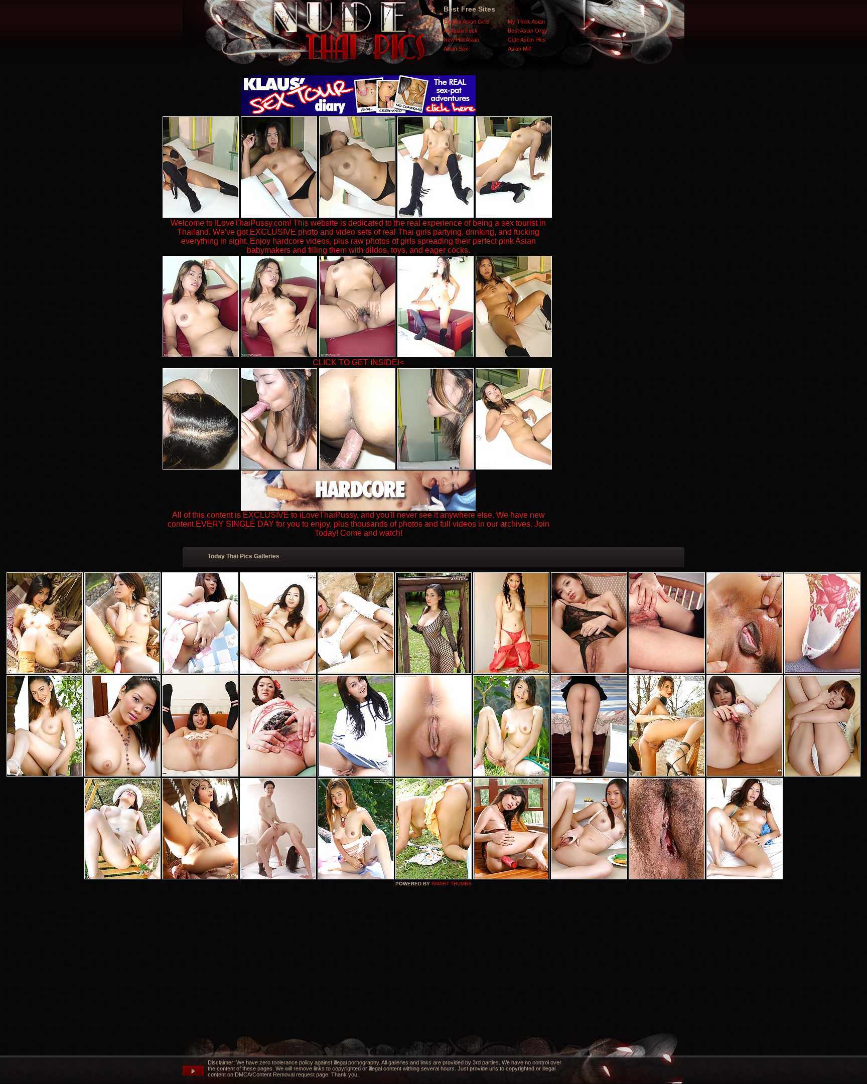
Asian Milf (519, 49)
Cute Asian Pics (527, 40)
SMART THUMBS (451, 883)
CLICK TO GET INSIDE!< (358, 362)
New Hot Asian (461, 40)
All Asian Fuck (461, 31)
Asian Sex (456, 49)
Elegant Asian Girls (466, 22)
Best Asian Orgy (527, 31)
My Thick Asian (526, 22)
